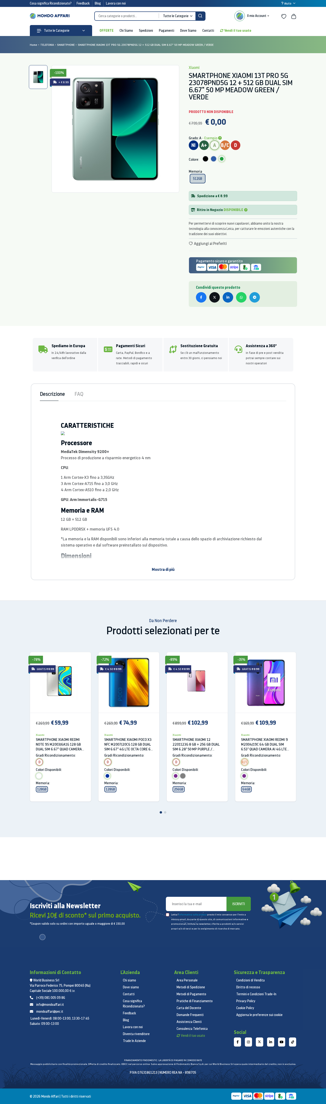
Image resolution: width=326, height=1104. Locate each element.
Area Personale (187, 980)
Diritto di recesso (248, 987)
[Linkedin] (270, 1042)
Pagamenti (166, 30)
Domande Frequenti (190, 1015)
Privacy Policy (245, 1001)
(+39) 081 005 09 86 (50, 998)
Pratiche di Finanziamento (195, 1001)
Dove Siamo (188, 30)
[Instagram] (248, 1042)
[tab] (38, 77)
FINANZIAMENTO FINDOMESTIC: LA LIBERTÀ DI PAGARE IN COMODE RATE (163, 1060)
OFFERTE (107, 30)
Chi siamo (129, 980)
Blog (98, 3)
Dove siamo (131, 987)
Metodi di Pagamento (191, 994)
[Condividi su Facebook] (201, 297)
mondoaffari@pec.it (49, 1011)
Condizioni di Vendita (250, 980)
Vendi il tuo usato (237, 30)
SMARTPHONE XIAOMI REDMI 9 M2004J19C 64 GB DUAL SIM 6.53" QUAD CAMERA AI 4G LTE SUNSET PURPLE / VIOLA (264, 744)
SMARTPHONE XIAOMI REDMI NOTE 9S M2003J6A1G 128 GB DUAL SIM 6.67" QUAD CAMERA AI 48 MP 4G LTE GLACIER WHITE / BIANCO (59, 744)
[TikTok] (292, 1042)
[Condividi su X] (214, 297)
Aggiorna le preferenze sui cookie (259, 1015)
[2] (165, 812)
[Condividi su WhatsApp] (241, 297)
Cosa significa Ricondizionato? (51, 3)
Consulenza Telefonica (192, 1029)
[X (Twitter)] (259, 1042)
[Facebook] (237, 1042)
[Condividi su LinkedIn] (228, 297)
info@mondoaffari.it (50, 1004)
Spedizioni (146, 30)
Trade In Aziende (134, 1041)
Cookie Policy (245, 1008)
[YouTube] (281, 1042)
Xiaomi (40, 735)
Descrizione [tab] (52, 393)
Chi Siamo (126, 30)
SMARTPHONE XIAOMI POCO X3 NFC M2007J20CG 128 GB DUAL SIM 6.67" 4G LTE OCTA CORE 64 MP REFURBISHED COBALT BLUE (128, 744)
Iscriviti (238, 904)
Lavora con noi (116, 3)
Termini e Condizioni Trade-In (256, 994)
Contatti (208, 30)
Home (33, 44)
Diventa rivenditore (136, 1034)
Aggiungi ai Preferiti (210, 243)
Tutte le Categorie (56, 30)
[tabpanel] (115, 128)
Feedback (83, 3)
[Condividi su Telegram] (254, 297)
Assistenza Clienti (189, 1022)
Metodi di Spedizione (191, 987)
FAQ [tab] (78, 393)
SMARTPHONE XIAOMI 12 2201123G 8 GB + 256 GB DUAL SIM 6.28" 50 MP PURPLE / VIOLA (196, 744)
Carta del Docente (189, 1008)
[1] (161, 812)
